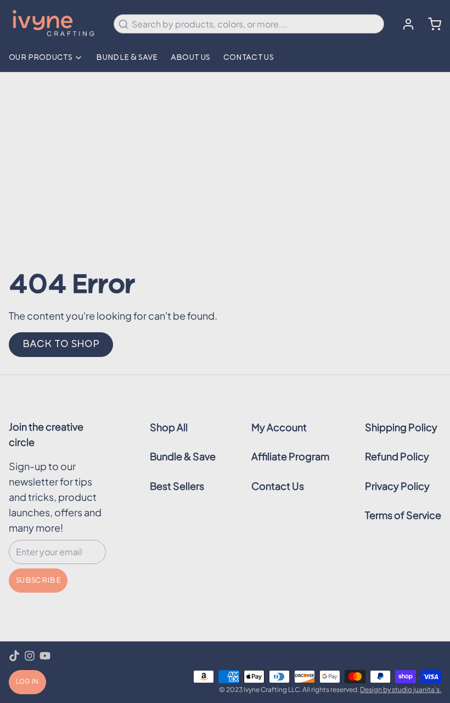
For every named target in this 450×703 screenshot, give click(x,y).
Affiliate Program (290, 456)
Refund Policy (397, 456)
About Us (190, 58)
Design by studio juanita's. (400, 689)
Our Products (40, 58)
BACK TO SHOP (60, 344)
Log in (27, 682)
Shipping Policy (401, 427)
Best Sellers (177, 485)
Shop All (169, 427)
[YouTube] (45, 655)
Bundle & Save (127, 58)
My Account (279, 427)
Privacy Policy (397, 485)
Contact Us (248, 58)
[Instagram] (29, 655)
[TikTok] (14, 655)
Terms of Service (403, 515)
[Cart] (430, 24)
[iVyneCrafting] (54, 24)
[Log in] (404, 24)
